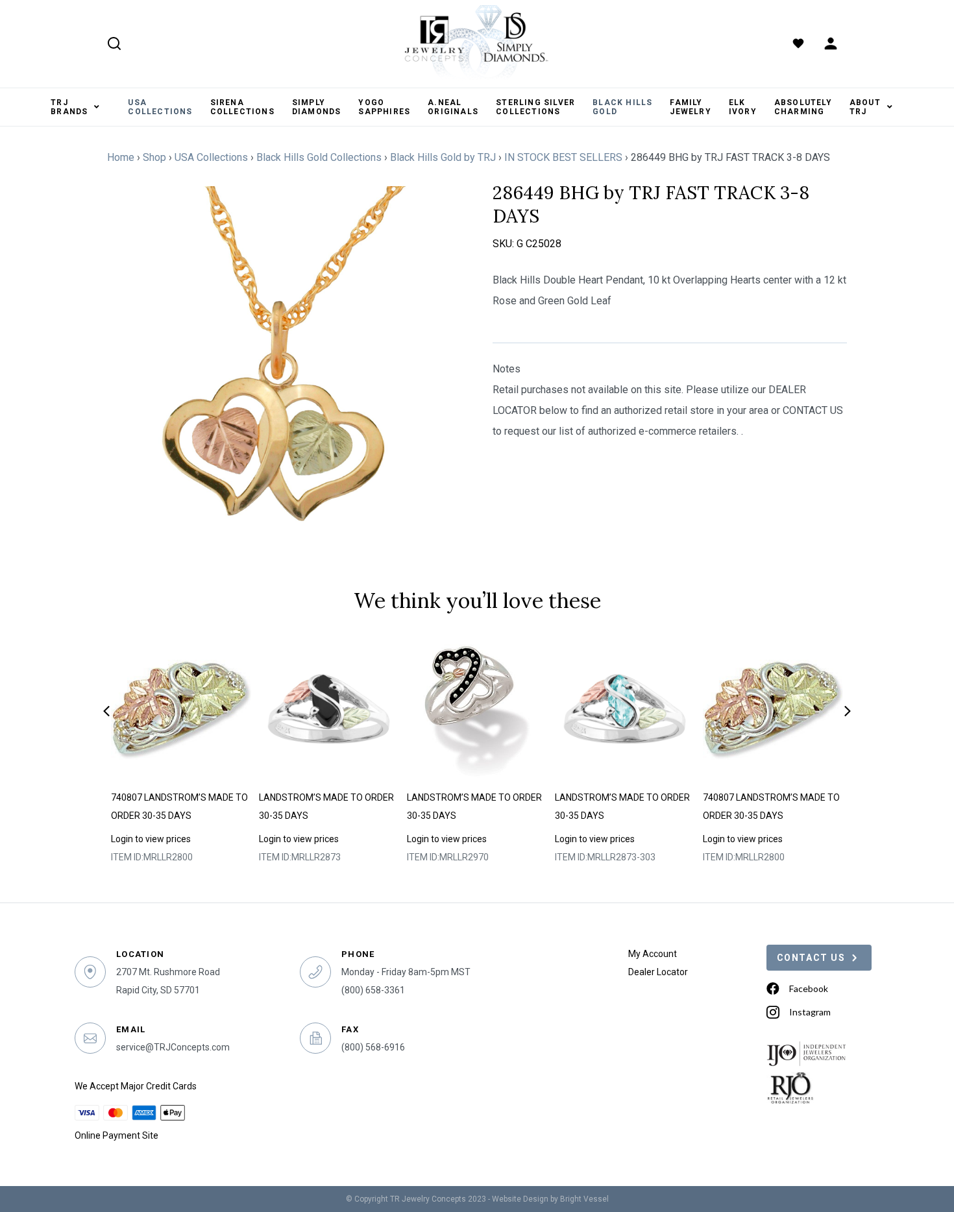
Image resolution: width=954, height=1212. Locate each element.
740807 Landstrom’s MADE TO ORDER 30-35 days (179, 806)
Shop (154, 157)
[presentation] (106, 711)
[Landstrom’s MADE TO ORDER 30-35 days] (329, 709)
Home (120, 157)
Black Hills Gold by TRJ (443, 157)
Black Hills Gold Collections (319, 157)
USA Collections (211, 157)
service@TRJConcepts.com (173, 1047)
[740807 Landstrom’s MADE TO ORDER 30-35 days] (181, 709)
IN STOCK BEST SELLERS (563, 157)
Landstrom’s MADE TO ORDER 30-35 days (326, 806)
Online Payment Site (116, 1135)
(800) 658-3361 (373, 990)
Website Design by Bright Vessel (550, 1199)
